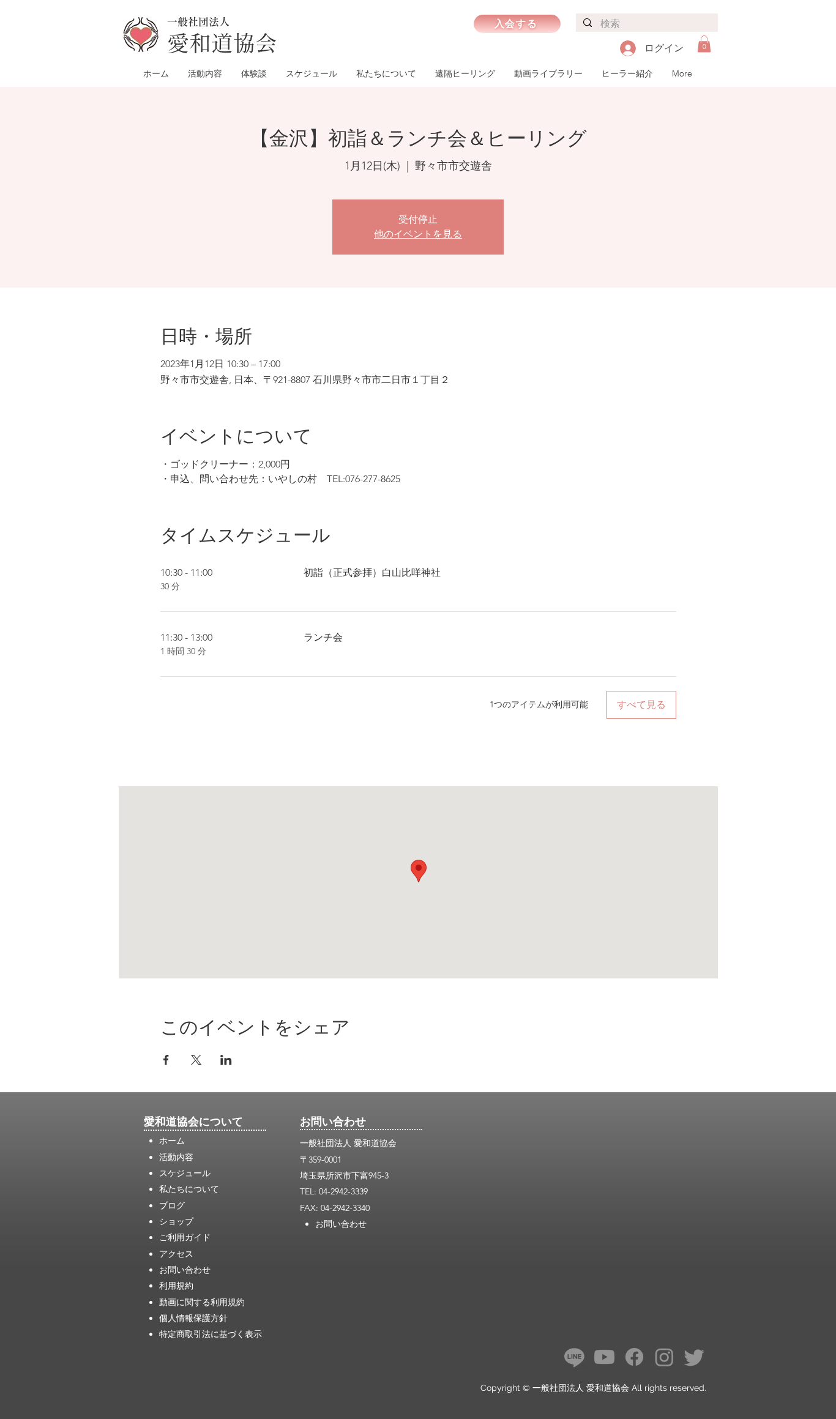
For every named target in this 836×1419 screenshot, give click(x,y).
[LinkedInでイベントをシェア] (226, 1060)
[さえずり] (694, 1357)
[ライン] (574, 1357)
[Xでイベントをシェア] (196, 1060)
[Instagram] (664, 1357)
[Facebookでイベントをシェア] (166, 1060)
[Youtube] (604, 1357)
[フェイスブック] (634, 1357)
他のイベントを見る (418, 234)
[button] (704, 43)
